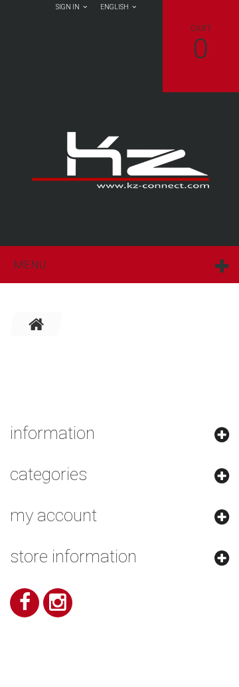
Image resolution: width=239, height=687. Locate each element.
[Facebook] (24, 602)
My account (53, 515)
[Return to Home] (36, 324)
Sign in (68, 7)
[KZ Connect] (119, 159)
